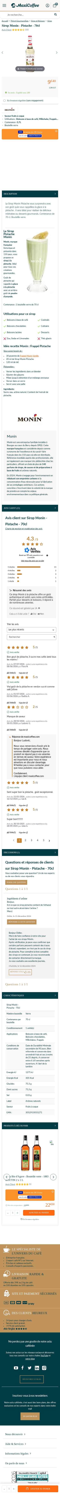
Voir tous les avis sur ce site (32, 561)
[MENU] (4, 5)
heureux (29, 1313)
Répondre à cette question (21, 922)
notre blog (30, 1359)
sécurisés (34, 1293)
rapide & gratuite (28, 1276)
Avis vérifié (14, 652)
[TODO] (39, 608)
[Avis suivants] (49, 841)
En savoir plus (30, 1416)
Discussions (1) (12, 852)
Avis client (12, 508)
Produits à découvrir (16, 1125)
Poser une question (16, 882)
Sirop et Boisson (38, 21)
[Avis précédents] (13, 840)
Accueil (5, 21)
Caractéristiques (14, 995)
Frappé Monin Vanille (29, 356)
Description (10, 194)
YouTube (44, 1356)
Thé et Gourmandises (19, 21)
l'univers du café (27, 1251)
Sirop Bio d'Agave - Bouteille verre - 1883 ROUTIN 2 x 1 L (26, 1178)
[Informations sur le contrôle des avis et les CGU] (47, 555)
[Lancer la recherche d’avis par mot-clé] (54, 637)
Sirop (49, 21)
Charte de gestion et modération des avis (23, 529)
